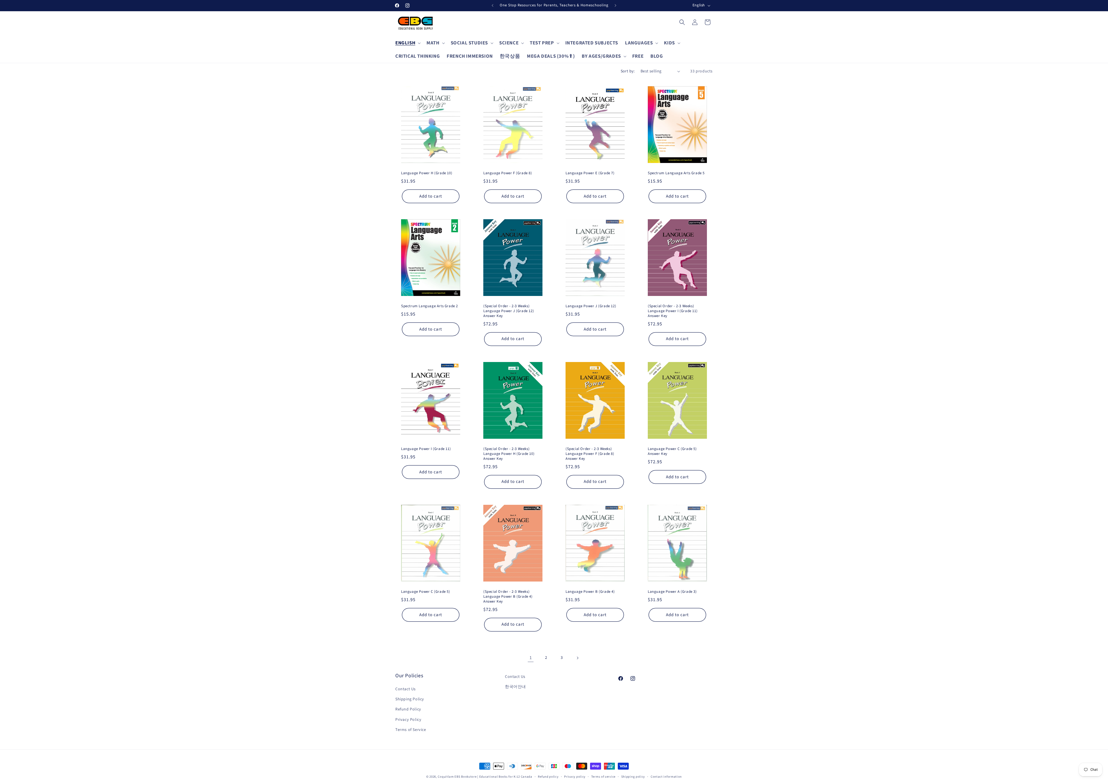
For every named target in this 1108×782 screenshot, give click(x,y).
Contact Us (405, 689)
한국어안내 (515, 687)
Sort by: (628, 71)
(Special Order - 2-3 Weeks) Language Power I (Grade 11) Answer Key (672, 311)
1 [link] (530, 658)
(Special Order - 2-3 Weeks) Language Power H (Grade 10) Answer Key (508, 454)
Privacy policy (574, 777)
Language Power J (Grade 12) (591, 306)
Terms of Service (410, 730)
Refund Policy (408, 709)
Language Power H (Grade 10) (426, 173)
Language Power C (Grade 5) (425, 591)
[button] (407, 43)
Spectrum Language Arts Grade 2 (429, 306)
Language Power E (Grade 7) (590, 173)
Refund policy (548, 777)
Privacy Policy (408, 720)
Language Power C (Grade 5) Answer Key (672, 451)
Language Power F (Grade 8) (507, 173)
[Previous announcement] (492, 5)
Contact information (666, 777)
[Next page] (577, 658)
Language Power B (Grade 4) (590, 591)
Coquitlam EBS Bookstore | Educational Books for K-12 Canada (485, 777)
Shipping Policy (409, 699)
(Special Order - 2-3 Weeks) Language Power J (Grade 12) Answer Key (508, 311)
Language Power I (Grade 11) (426, 449)
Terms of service (603, 777)
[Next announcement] (615, 5)
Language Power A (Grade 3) (672, 591)
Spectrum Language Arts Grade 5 (676, 173)
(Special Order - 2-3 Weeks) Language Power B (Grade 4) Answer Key (508, 596)
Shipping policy (633, 777)
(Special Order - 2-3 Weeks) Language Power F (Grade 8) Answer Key (590, 454)
